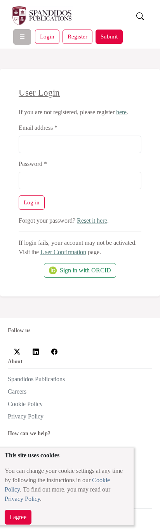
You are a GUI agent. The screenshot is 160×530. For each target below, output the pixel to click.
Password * (33, 163)
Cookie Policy (25, 404)
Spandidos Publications (36, 379)
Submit (109, 36)
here (121, 112)
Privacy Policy (22, 498)
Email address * (38, 127)
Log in (32, 202)
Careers (17, 391)
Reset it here (92, 220)
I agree (18, 517)
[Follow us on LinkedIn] (36, 350)
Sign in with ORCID (85, 270)
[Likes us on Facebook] (54, 350)
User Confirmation (63, 252)
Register (77, 36)
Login (47, 36)
